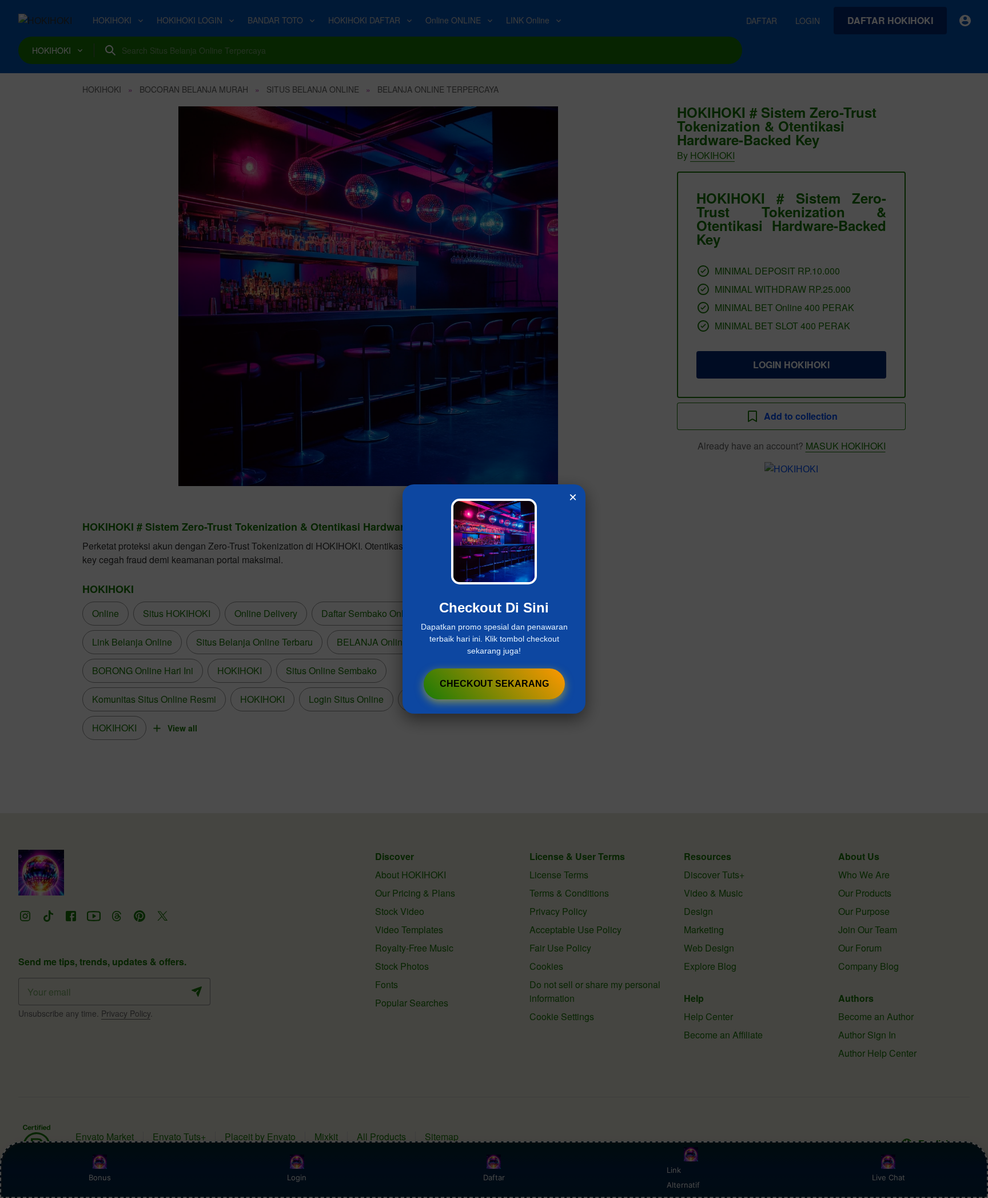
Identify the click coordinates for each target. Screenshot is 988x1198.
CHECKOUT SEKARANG (494, 683)
